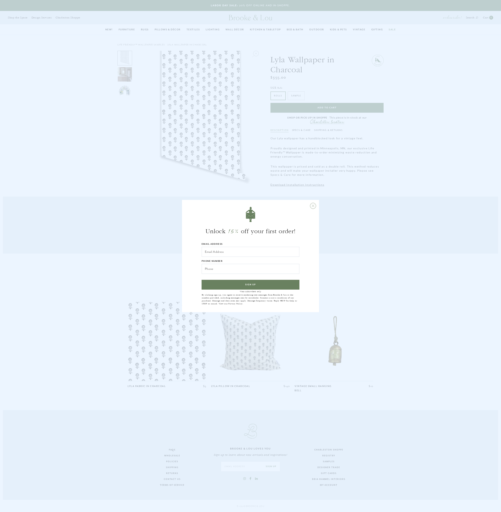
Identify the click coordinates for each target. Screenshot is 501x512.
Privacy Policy (235, 304)
